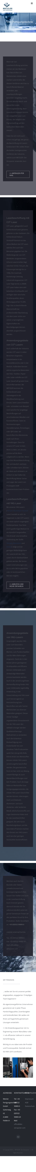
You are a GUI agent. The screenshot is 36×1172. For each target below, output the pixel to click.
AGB (26, 1102)
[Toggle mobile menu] (32, 3)
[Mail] (18, 1137)
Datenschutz (30, 1106)
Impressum (29, 1099)
